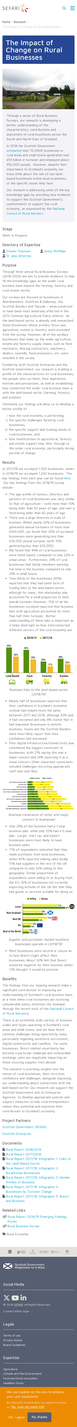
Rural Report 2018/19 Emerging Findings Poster (37, 1219)
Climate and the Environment (22, 1373)
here (67, 478)
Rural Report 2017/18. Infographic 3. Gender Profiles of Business (38, 1180)
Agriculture (10, 1369)
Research (20, 22)
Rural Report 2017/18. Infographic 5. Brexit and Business (37, 1198)
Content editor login (16, 1311)
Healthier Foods (13, 1383)
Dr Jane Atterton (18, 256)
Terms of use (11, 1335)
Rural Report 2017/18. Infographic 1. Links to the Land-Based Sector (38, 1161)
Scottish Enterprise (16, 1133)
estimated (14, 150)
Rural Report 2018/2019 (23, 1149)
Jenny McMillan (55, 251)
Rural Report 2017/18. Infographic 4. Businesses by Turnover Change (32, 1189)
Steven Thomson (18, 251)
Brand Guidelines (14, 1345)
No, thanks (39, 1417)
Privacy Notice (12, 1340)
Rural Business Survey (23, 1226)
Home (6, 22)
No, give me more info (27, 1407)
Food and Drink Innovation (20, 1378)
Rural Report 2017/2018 (23, 1154)
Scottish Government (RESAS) (24, 1127)
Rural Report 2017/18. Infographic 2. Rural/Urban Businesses (32, 1170)
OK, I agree (16, 1417)
